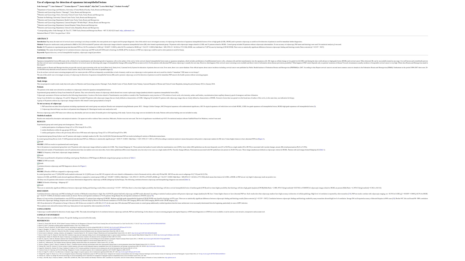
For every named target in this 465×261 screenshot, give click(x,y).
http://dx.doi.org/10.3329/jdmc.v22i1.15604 (168, 235)
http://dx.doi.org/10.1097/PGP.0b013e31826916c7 (212, 253)
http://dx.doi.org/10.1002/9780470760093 (110, 229)
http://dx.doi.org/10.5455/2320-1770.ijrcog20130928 (157, 238)
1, (48, 6)
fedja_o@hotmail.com (127, 30)
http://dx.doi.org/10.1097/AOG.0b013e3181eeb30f (144, 233)
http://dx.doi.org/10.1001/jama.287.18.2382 (129, 252)
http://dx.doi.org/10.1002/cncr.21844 (156, 246)
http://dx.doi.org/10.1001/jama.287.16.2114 (120, 227)
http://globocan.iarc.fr (170, 257)
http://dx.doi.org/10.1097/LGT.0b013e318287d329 (152, 223)
